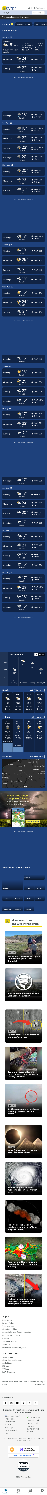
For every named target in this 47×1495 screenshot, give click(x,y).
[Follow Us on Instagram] (11, 1403)
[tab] (36, 654)
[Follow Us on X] (36, 1403)
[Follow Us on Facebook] (5, 1403)
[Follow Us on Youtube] (17, 1403)
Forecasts (37, 13)
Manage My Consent (11, 1335)
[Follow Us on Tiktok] (23, 1403)
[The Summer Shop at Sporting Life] (39, 906)
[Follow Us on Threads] (30, 1403)
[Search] (29, 8)
